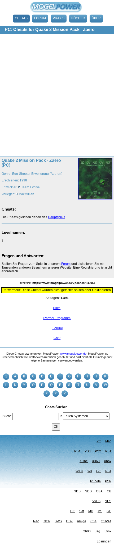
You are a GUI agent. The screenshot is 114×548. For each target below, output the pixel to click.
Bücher (78, 18)
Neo (36, 521)
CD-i (69, 521)
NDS (88, 491)
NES (108, 501)
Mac (108, 441)
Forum (40, 18)
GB (109, 491)
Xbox (107, 461)
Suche (7, 416)
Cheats (21, 18)
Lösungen (104, 541)
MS (100, 511)
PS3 (88, 451)
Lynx (107, 531)
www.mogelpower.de (73, 353)
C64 (93, 521)
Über (96, 18)
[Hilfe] (57, 308)
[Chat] (57, 338)
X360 (96, 461)
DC (72, 511)
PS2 (98, 451)
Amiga (81, 521)
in (61, 416)
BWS (58, 521)
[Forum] (57, 328)
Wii (89, 471)
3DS (77, 491)
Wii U (79, 471)
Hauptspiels (56, 217)
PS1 (108, 451)
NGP (46, 521)
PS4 (77, 451)
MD (90, 511)
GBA (99, 491)
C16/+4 (106, 521)
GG (109, 511)
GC (98, 471)
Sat (81, 511)
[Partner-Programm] (57, 318)
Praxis (58, 18)
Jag (97, 531)
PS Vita (95, 481)
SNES (96, 501)
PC (99, 441)
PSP (108, 481)
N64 (108, 471)
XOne (84, 461)
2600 (87, 531)
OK (56, 427)
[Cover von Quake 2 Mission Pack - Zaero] (93, 179)
